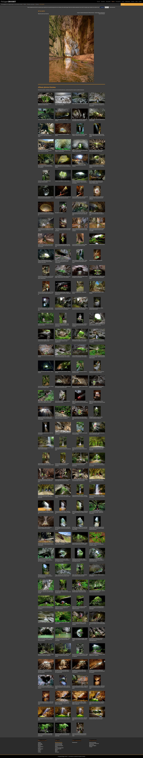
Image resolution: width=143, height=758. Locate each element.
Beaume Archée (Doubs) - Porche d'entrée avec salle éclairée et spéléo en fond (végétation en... (62, 340)
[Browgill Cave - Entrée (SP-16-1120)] (63, 207)
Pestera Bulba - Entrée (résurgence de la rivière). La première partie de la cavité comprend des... (62, 261)
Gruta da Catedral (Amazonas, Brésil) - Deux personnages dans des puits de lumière (62, 480)
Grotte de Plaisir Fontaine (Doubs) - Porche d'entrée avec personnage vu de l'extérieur (62, 356)
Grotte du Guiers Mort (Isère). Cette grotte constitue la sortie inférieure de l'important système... (96, 166)
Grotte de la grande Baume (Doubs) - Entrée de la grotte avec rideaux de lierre (97, 591)
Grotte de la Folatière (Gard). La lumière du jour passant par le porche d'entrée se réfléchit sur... (46, 213)
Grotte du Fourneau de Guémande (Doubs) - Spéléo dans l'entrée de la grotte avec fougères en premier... (79, 607)
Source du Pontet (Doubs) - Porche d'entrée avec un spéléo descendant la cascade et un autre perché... (96, 104)
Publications (127, 1)
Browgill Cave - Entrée (59, 212)
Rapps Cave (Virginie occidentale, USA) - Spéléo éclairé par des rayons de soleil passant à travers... (80, 402)
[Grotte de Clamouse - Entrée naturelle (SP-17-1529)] (97, 254)
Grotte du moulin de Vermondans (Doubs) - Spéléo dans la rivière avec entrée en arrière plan (79, 418)
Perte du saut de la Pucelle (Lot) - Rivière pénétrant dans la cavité (96, 309)
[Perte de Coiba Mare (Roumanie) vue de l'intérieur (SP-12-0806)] (80, 159)
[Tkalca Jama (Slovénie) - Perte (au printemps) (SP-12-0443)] (80, 98)
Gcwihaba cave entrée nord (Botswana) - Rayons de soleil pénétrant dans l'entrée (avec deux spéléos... (45, 671)
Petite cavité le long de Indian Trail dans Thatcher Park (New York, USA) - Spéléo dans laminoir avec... (63, 293)
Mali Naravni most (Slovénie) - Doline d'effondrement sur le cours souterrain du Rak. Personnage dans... (45, 575)
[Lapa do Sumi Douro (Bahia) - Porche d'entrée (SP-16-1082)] (97, 238)
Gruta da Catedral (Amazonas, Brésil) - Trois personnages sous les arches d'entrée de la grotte (45, 480)
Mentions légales (92, 745)
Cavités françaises (58, 743)
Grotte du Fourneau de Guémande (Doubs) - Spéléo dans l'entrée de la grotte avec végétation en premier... (62, 607)
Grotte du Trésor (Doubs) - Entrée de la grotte (45, 622)
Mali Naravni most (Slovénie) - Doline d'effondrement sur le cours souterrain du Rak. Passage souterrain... (62, 560)
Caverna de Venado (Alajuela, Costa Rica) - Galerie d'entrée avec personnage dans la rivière (79, 734)
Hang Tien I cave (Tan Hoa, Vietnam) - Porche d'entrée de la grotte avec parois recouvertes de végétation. (80, 655)
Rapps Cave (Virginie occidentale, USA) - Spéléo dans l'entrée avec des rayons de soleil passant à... (97, 402)
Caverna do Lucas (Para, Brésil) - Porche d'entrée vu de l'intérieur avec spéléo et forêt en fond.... (62, 496)
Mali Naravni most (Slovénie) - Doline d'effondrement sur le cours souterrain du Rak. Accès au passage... (45, 560)
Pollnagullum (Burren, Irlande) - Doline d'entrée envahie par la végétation (96, 418)
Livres (123, 1)
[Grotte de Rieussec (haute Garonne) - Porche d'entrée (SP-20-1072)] (46, 365)
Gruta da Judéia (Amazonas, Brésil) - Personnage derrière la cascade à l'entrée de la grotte (63, 448)
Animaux (57, 751)
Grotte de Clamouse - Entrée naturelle (95, 260)
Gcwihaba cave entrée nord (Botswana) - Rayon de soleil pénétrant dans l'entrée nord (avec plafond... (97, 671)
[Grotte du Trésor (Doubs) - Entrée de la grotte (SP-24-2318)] (46, 616)
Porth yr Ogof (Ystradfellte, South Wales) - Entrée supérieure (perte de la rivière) (96, 151)
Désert (56, 746)
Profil (136, 1)
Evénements (74, 742)
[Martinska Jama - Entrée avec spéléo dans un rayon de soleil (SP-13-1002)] (97, 114)
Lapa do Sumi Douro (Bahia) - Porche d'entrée (97, 244)
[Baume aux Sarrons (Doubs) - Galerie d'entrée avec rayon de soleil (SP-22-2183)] (80, 380)
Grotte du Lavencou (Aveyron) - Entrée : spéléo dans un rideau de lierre (45, 104)
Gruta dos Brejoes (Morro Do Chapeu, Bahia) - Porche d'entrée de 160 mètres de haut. (79, 245)
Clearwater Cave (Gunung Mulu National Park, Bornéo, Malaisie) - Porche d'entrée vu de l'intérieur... (79, 182)
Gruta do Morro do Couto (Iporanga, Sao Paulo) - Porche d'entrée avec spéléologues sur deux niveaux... (46, 229)
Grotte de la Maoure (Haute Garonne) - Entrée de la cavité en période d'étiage (45, 387)
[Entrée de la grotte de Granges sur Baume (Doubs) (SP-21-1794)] (63, 128)
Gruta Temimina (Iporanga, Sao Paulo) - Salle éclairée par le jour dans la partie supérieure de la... (79, 213)
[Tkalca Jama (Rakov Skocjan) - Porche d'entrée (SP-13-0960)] (63, 114)
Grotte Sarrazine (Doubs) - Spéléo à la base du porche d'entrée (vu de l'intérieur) (97, 324)
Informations (112, 7)
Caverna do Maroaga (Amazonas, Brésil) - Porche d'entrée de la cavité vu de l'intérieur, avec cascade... (96, 464)
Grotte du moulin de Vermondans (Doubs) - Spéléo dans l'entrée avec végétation (62, 418)
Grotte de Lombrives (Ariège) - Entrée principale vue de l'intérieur (44, 181)
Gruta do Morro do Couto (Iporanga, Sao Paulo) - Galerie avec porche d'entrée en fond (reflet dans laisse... (63, 229)
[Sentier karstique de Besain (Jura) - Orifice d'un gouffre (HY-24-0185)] (63, 616)
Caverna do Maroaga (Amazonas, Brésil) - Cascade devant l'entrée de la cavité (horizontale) (79, 464)
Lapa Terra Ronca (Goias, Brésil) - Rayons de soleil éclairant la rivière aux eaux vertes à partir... (96, 703)
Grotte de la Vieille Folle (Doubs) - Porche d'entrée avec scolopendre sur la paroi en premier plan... (62, 325)
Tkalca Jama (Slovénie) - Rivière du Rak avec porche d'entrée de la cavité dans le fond (63, 575)
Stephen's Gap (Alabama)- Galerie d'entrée (62, 180)
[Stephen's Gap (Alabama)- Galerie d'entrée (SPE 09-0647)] (63, 175)
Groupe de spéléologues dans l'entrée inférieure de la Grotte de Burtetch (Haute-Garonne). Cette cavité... (45, 261)
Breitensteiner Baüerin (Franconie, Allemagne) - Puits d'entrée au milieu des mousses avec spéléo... (96, 544)
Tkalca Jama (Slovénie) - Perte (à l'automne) (45, 119)
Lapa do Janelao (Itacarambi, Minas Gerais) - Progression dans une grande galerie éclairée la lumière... (79, 229)
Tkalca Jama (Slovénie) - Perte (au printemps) (80, 103)
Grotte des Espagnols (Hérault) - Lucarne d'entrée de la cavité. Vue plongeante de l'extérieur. (79, 623)
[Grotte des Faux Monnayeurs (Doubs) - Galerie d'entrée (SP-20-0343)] (46, 350)
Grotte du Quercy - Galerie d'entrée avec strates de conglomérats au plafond (45, 528)
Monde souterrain (41, 13)
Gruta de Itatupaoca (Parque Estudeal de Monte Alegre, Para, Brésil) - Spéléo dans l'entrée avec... (96, 512)
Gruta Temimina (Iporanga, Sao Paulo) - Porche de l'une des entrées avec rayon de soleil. (96, 213)
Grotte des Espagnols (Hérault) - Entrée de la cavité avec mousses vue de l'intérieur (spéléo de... (97, 623)
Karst (56, 750)
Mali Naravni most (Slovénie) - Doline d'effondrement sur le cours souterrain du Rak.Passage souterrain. (79, 560)
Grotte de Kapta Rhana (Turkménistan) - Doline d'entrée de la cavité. (62, 544)
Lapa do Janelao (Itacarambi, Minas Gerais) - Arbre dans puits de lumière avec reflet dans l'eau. (62, 245)
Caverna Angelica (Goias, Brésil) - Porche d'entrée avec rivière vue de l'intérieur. (96, 718)
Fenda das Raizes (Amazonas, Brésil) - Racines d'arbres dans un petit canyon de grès (46, 464)
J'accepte (102, 7)
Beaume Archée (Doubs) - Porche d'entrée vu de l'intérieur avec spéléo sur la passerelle (79, 340)
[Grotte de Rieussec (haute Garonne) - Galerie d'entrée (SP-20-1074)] (63, 365)
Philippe (8, 1)
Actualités (103, 1)
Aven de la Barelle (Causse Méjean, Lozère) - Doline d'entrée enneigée (62, 104)
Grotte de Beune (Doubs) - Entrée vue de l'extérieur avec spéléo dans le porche (45, 402)
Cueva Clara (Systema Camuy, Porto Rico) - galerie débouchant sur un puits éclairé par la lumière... (62, 166)
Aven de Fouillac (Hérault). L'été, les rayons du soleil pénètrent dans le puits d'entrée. (63, 197)
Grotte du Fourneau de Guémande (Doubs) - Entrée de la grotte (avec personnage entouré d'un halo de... (45, 607)
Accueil (98, 1)
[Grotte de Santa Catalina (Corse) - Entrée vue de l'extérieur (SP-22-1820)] (63, 427)
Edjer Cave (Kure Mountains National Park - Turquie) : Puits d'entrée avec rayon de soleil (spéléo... (96, 135)
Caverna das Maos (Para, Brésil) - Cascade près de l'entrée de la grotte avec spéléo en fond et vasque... (80, 512)
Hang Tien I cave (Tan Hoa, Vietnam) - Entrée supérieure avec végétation (97, 655)
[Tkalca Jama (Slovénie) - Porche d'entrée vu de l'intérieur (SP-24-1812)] (97, 569)
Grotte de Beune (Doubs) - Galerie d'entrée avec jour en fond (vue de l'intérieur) (96, 387)
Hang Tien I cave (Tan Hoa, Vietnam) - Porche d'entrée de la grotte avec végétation (46, 655)
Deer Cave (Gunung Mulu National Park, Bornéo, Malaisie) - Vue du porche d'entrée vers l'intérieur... (45, 166)
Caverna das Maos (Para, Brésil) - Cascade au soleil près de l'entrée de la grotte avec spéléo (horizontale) (97, 496)
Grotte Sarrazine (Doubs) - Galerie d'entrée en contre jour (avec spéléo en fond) (45, 340)
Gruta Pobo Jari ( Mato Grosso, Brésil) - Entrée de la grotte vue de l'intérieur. (79, 277)
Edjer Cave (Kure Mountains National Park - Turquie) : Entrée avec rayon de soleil (79, 135)
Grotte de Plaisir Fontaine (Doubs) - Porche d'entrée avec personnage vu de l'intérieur (79, 356)
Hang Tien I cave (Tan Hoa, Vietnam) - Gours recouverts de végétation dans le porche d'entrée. (62, 655)
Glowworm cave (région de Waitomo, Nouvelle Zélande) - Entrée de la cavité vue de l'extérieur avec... (63, 591)
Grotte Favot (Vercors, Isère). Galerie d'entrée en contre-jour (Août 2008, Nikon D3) (45, 197)
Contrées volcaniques (59, 747)
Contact (140, 1)
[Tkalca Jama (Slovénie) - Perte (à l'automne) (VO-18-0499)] (46, 114)
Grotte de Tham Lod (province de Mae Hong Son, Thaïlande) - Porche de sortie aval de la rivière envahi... (79, 528)
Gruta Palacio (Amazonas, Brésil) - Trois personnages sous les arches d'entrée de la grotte (96, 480)
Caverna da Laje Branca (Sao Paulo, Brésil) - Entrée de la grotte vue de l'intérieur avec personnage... (62, 734)
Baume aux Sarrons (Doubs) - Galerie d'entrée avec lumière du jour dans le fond (62, 387)
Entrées (47, 13)
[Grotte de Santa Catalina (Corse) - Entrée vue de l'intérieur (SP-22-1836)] (46, 427)
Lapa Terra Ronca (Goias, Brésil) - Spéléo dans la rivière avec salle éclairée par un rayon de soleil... (97, 687)
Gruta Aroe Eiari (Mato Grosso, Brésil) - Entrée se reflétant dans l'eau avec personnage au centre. (97, 277)
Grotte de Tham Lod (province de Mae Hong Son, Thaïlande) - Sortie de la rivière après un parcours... (62, 528)
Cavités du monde (58, 744)
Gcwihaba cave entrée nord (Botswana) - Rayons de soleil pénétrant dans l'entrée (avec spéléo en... (79, 671)
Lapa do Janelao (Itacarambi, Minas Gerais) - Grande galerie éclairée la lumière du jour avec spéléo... (96, 229)
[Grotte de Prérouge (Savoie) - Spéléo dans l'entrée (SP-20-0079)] (80, 286)
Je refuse (107, 7)
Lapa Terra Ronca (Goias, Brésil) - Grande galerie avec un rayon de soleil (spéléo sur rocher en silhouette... (62, 703)
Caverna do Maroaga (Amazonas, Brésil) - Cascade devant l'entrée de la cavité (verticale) (62, 464)
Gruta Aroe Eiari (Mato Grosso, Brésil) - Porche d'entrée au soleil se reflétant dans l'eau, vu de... (45, 293)
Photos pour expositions (94, 743)
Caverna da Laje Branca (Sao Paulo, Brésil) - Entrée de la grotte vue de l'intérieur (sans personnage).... (45, 734)
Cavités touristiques (59, 745)
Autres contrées (58, 748)
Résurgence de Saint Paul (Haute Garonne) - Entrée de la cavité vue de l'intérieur (96, 372)
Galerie (113, 1)
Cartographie (118, 1)
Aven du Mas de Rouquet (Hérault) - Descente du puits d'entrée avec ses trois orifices (63, 309)
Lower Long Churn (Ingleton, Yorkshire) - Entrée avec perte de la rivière (45, 151)
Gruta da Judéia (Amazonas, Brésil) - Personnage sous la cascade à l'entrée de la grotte (79, 448)
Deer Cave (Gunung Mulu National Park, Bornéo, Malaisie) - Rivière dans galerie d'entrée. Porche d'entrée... (96, 182)
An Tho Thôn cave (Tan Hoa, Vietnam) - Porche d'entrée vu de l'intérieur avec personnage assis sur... (96, 639)
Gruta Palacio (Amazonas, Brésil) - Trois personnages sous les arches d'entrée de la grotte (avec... (45, 496)
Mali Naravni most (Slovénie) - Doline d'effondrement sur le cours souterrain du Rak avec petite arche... (96, 560)
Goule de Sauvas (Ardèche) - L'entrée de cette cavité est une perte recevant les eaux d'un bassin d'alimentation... (45, 277)
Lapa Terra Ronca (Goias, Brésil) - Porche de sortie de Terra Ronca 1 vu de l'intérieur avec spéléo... (62, 687)
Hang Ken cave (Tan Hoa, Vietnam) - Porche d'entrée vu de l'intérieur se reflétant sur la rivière (79, 639)
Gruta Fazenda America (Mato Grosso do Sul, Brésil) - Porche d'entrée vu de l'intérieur (62, 277)
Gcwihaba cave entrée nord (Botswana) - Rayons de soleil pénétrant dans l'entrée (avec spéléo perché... (62, 671)
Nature (56, 749)
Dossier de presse (92, 742)
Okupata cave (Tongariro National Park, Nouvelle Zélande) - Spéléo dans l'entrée (79, 591)
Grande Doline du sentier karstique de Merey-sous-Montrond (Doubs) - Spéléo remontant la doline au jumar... (97, 356)
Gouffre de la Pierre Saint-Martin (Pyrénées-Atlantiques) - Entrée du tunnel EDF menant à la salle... (45, 591)
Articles (132, 1)
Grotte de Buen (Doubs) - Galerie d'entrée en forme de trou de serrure (62, 402)
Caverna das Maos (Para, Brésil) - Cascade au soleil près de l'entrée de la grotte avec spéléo (79, 496)
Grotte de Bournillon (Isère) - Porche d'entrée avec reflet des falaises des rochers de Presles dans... (45, 309)
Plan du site (91, 744)
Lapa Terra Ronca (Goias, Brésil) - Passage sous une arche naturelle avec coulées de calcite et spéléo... (80, 687)
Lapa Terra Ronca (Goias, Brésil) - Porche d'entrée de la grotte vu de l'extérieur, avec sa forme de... (45, 687)
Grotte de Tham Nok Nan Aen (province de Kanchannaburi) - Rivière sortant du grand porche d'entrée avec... (96, 528)
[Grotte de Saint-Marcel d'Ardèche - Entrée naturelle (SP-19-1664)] (97, 286)
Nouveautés (108, 1)
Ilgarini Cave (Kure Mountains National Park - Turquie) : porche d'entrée (63, 151)
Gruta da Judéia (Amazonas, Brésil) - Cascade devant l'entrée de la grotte (45, 448)
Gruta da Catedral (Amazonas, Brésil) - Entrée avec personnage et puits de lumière (80, 480)
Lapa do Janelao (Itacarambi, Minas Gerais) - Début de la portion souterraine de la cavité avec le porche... (45, 245)
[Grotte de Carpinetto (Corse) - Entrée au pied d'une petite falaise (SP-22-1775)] (80, 427)
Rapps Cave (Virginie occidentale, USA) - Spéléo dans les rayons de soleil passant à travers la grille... (45, 418)
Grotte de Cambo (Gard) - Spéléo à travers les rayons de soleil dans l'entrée (96, 433)
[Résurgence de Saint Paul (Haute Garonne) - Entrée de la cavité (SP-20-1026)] (80, 365)
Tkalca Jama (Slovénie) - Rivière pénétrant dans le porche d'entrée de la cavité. (79, 575)
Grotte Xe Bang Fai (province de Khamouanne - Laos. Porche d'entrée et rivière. (44, 135)
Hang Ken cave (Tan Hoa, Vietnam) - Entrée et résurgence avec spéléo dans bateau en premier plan (62, 639)
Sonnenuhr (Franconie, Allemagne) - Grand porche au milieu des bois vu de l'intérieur (79, 544)
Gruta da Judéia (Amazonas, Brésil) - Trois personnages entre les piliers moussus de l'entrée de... (96, 448)
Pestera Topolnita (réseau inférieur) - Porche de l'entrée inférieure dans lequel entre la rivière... (79, 261)
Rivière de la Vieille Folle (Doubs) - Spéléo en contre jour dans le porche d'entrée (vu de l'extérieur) (79, 325)
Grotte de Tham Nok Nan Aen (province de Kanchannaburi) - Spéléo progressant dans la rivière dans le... (45, 544)
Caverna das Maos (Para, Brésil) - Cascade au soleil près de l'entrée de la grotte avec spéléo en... (45, 512)
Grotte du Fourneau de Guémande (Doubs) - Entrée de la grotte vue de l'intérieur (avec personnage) (96, 607)
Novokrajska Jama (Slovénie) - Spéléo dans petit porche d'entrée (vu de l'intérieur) (79, 120)
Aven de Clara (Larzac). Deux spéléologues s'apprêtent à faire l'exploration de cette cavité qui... (96, 197)
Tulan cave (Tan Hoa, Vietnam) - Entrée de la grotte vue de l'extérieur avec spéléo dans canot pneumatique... (45, 639)
